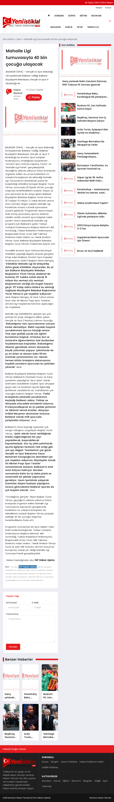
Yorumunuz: (12, 613)
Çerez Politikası (69, 761)
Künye (108, 7)
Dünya (71, 15)
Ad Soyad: (11, 602)
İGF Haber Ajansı (45, 560)
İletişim (99, 7)
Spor (80, 27)
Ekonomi (96, 15)
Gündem (59, 15)
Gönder (13, 646)
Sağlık (68, 27)
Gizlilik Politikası (50, 767)
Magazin (55, 27)
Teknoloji (93, 27)
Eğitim (83, 15)
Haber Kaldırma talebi (91, 761)
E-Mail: (35, 602)
